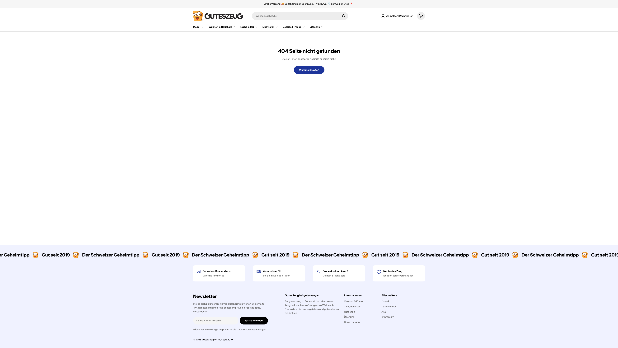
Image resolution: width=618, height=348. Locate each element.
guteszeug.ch (209, 339)
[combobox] (300, 16)
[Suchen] (344, 16)
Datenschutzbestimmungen (251, 329)
